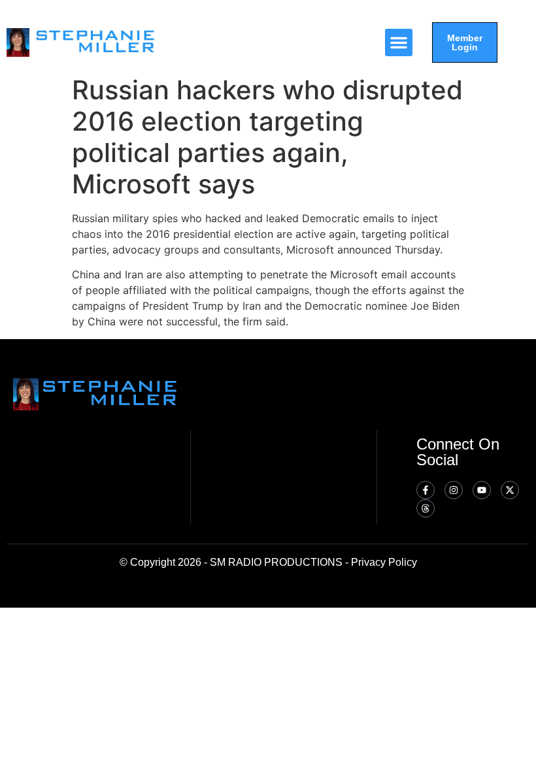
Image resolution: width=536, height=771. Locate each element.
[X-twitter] (510, 490)
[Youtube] (482, 490)
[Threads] (425, 508)
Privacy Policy (384, 562)
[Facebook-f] (425, 490)
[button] (398, 42)
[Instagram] (453, 490)
